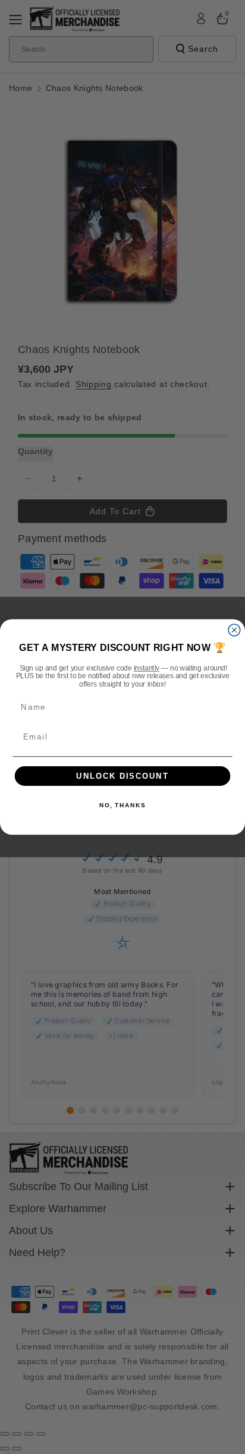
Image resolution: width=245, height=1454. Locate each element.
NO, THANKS (122, 805)
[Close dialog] (234, 630)
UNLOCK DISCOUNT (122, 776)
